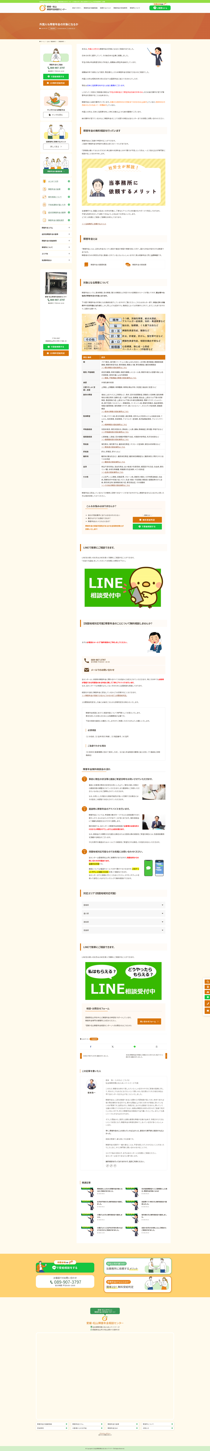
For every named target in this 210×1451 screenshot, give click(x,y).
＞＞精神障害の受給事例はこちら (114, 424)
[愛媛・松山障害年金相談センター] (52, 8)
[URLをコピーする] (156, 1047)
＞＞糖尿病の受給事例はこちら (113, 462)
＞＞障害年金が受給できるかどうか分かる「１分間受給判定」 (104, 695)
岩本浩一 (91, 1092)
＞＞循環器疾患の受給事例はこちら (115, 439)
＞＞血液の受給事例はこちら (112, 472)
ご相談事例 (52, 28)
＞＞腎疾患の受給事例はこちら (113, 447)
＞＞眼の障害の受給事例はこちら (114, 367)
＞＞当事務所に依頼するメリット (94, 223)
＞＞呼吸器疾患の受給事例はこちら (115, 432)
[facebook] (115, 1165)
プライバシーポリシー (105, 1433)
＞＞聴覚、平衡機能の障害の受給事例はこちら (118, 377)
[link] (107, 1165)
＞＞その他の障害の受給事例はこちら (115, 485)
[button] (90, 1047)
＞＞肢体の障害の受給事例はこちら (115, 411)
